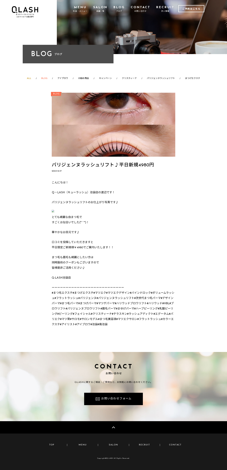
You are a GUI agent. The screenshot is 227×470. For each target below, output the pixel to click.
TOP (51, 445)
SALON (113, 445)
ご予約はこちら (191, 9)
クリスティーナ (129, 78)
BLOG (44, 78)
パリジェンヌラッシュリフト (161, 78)
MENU (83, 445)
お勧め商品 (83, 78)
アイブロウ (62, 78)
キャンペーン (105, 78)
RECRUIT (144, 445)
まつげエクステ (192, 78)
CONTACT (175, 445)
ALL (29, 78)
